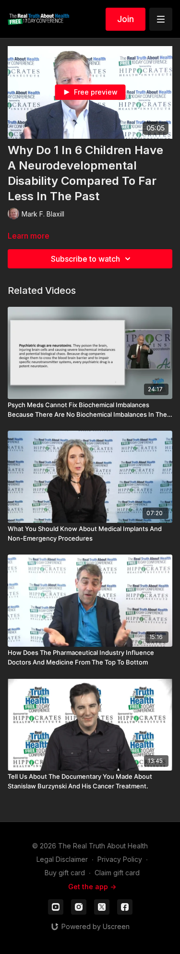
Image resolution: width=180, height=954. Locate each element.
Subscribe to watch (85, 259)
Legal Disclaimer (62, 859)
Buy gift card (65, 873)
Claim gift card (117, 873)
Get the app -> (92, 886)
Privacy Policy (119, 859)
